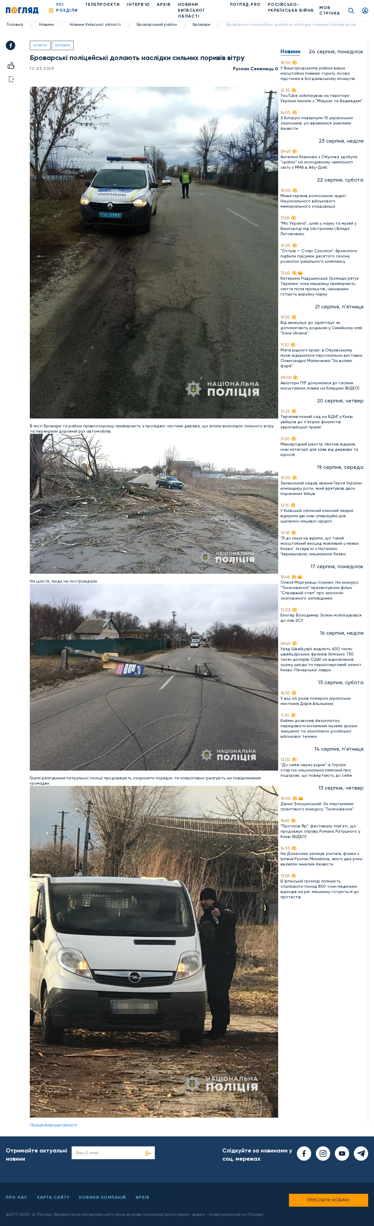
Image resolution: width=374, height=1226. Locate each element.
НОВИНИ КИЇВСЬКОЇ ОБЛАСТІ (191, 10)
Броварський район (157, 24)
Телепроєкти (102, 4)
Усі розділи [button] (67, 7)
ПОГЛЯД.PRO (245, 4)
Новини (46, 24)
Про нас (17, 1197)
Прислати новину (328, 1200)
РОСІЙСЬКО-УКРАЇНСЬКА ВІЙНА (291, 7)
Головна (15, 24)
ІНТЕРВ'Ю (138, 4)
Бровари (201, 24)
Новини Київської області (95, 24)
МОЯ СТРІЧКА (329, 10)
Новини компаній (102, 1197)
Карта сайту (53, 1197)
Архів (164, 4)
